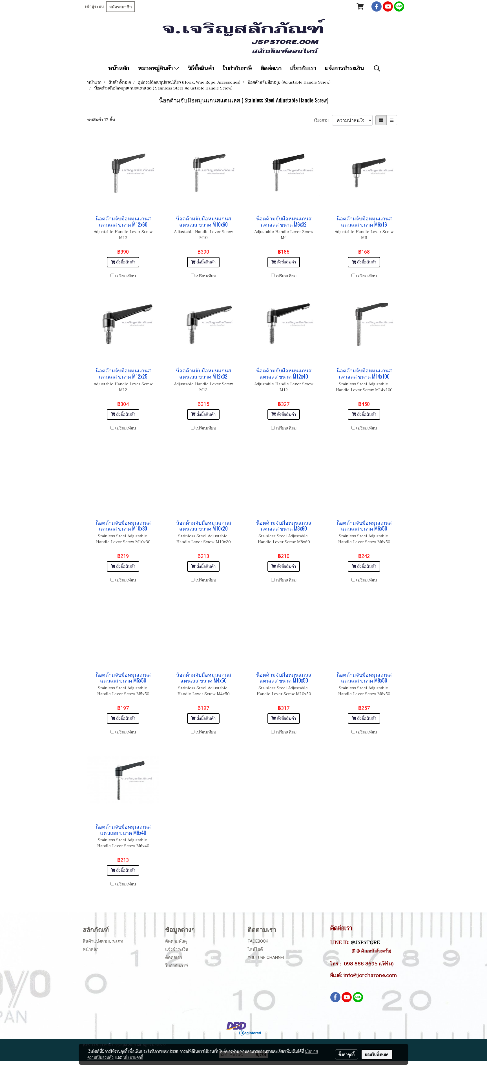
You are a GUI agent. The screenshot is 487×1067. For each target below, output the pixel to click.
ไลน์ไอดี (255, 949)
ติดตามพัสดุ (176, 941)
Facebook (258, 941)
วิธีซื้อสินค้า (201, 68)
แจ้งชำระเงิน (176, 949)
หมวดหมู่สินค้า (156, 68)
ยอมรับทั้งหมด (377, 1054)
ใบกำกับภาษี (237, 68)
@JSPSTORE (365, 942)
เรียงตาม (323, 120)
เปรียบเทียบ (125, 276)
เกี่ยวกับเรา (303, 68)
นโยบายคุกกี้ (133, 1057)
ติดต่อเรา (271, 68)
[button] (377, 68)
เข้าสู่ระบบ (94, 6)
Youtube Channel (266, 957)
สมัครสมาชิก (120, 7)
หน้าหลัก (118, 68)
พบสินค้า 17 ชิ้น (101, 120)
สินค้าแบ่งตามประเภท (103, 941)
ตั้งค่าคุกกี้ (346, 1054)
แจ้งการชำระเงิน (344, 68)
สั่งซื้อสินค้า (125, 262)
